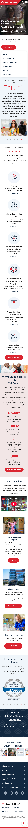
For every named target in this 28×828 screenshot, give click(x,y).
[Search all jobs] (24, 823)
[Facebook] (5, 793)
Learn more (5, 770)
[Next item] (25, 139)
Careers (5, 54)
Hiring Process (7, 66)
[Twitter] (16, 793)
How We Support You (10, 62)
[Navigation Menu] (26, 2)
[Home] (1, 7)
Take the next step (8, 766)
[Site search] (22, 2)
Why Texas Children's (9, 58)
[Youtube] (22, 793)
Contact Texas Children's (10, 787)
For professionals (8, 774)
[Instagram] (11, 793)
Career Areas (7, 74)
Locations (6, 70)
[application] (14, 503)
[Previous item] (2, 139)
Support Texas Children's (10, 779)
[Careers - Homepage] (10, 2)
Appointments (7, 783)
